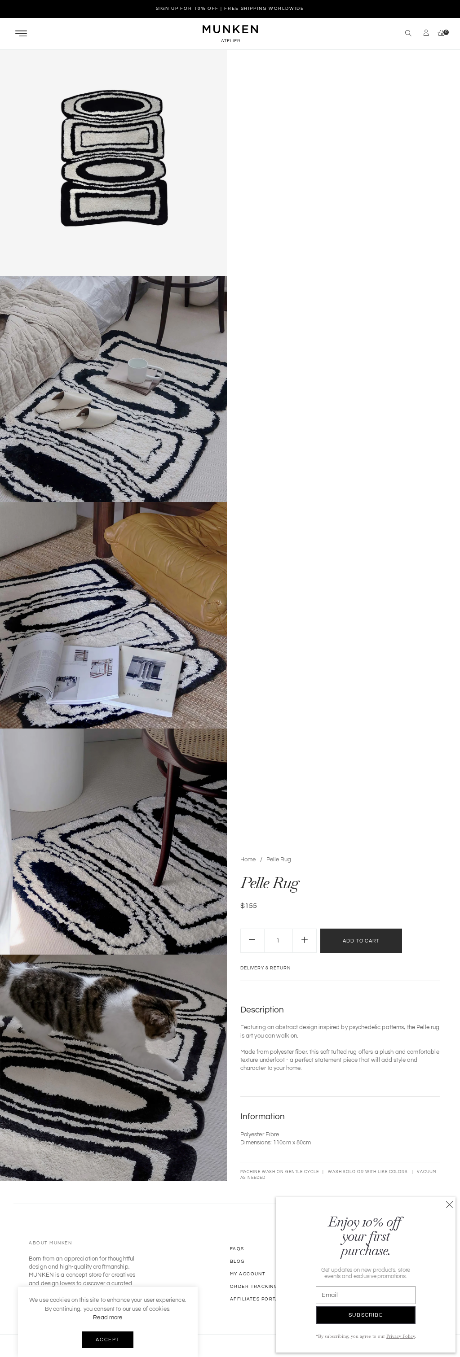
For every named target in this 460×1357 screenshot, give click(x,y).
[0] (439, 34)
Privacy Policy (400, 1336)
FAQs (237, 1249)
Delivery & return (265, 968)
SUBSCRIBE (366, 1315)
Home (248, 859)
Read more (107, 1317)
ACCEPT (107, 1339)
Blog (237, 1261)
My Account (247, 1274)
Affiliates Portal (256, 1299)
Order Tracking (254, 1286)
